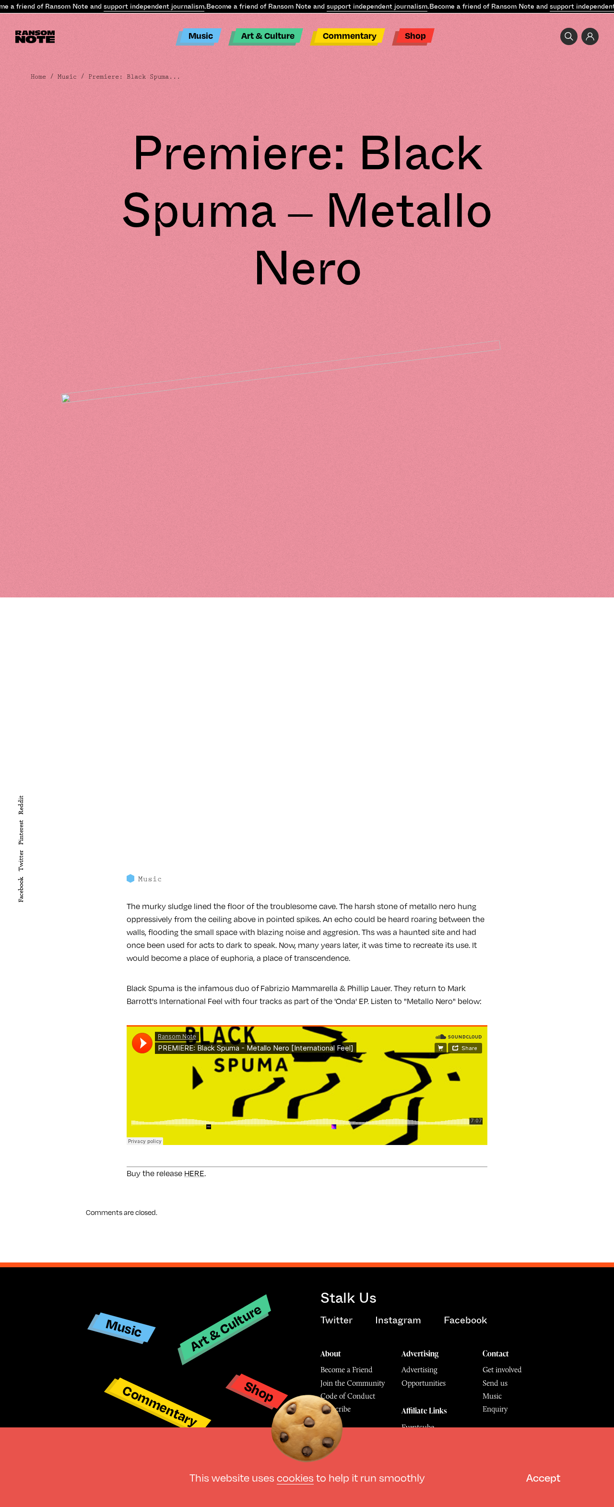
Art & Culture (268, 35)
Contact (496, 1353)
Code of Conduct (347, 1396)
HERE (194, 1173)
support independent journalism (154, 6)
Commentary (350, 35)
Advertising (419, 1353)
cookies (295, 1477)
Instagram (398, 1320)
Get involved (502, 1369)
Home (38, 77)
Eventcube (417, 1427)
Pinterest (21, 832)
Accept (543, 1477)
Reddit (21, 804)
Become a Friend (346, 1369)
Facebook (21, 889)
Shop (415, 35)
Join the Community (352, 1383)
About (330, 1353)
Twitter (21, 860)
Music (201, 35)
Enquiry (495, 1409)
